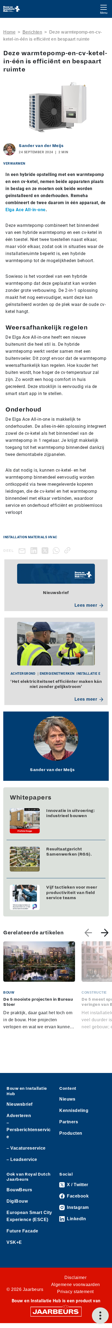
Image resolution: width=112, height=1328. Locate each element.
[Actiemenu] (100, 1315)
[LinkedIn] (34, 550)
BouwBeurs (19, 1189)
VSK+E (14, 1242)
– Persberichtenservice (29, 1129)
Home (9, 32)
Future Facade (22, 1231)
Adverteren (19, 1115)
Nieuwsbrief (20, 1104)
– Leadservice (22, 1159)
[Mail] (23, 550)
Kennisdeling (73, 1110)
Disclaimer (75, 1277)
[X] (46, 550)
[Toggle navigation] (103, 8)
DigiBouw (17, 1201)
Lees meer (85, 605)
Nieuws (67, 1099)
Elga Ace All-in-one (25, 209)
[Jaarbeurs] (56, 1311)
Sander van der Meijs (41, 145)
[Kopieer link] (68, 550)
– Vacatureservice (26, 1148)
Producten (70, 1133)
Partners (68, 1122)
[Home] (11, 9)
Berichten (32, 32)
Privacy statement (75, 1291)
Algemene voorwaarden (75, 1284)
